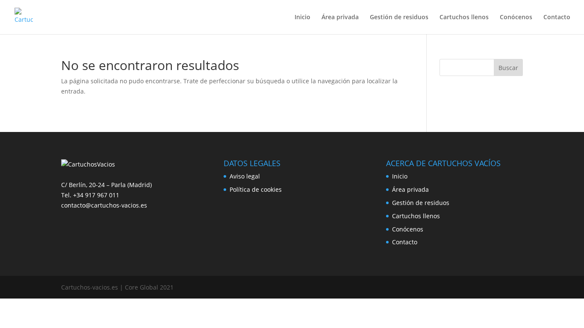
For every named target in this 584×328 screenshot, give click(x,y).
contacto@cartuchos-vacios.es (104, 205)
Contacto (556, 17)
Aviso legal (245, 176)
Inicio (302, 17)
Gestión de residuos (399, 17)
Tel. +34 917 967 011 (90, 195)
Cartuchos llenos (464, 17)
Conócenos (516, 17)
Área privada (340, 17)
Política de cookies (256, 189)
